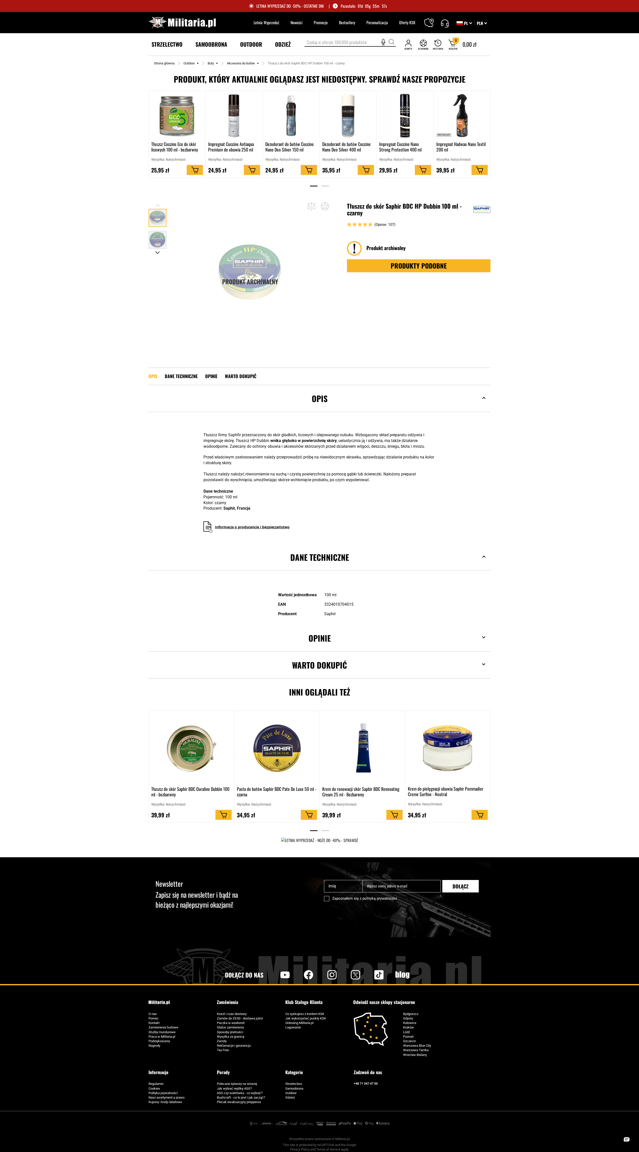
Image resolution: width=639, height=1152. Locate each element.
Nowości (297, 22)
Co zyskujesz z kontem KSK (304, 1014)
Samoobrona (294, 1088)
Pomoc (154, 1018)
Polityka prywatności (163, 1093)
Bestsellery (347, 22)
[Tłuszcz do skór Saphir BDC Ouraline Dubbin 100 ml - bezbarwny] (191, 748)
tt (371, 975)
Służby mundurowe (162, 1032)
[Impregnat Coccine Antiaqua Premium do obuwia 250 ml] (234, 115)
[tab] (319, 406)
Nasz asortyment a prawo (166, 1097)
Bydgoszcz (410, 1014)
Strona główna (164, 63)
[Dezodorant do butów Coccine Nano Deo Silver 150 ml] (291, 115)
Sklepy (432, 19)
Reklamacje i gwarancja (234, 1045)
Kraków (408, 1027)
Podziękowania (159, 1041)
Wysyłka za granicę (230, 1036)
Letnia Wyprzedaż (266, 22)
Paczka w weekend (230, 1023)
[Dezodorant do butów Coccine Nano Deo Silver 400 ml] (348, 115)
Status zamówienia (230, 1027)
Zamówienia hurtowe (163, 1027)
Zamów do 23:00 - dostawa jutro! (240, 1018)
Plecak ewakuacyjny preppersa (239, 1102)
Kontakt (154, 1023)
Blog (402, 975)
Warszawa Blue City (417, 1045)
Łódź (406, 1032)
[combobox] (350, 43)
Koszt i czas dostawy (232, 1014)
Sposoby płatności (230, 1032)
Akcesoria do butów (241, 63)
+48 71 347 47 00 (366, 1083)
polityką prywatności (379, 898)
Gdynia (408, 1018)
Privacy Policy (300, 1149)
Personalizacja (377, 22)
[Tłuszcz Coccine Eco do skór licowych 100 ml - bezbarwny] (177, 115)
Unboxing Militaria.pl (299, 1023)
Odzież (290, 1097)
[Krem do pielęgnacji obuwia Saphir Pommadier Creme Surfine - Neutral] (448, 748)
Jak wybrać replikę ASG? (234, 1088)
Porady (223, 1072)
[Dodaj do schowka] (325, 206)
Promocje (321, 22)
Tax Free (223, 1050)
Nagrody (154, 1045)
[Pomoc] (445, 22)
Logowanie (293, 1027)
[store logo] (182, 22)
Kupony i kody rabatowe (165, 1102)
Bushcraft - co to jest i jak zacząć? (241, 1097)
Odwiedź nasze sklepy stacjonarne (384, 1002)
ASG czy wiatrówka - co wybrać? (240, 1093)
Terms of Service (328, 1149)
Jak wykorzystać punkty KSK (305, 1018)
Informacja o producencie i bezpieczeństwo (252, 527)
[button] (482, 23)
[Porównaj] (311, 206)
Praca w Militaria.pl (162, 1036)
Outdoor (189, 63)
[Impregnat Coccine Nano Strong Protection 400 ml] (405, 115)
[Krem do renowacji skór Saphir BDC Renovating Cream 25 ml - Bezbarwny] (362, 748)
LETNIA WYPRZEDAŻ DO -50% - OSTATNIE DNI (290, 6)
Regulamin (156, 1084)
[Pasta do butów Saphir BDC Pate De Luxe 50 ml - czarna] (277, 748)
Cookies (154, 1088)
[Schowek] (423, 44)
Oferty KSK (407, 22)
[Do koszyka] (195, 170)
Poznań (408, 1036)
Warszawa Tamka (416, 1050)
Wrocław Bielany (415, 1055)
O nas (153, 1014)
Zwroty (222, 1041)
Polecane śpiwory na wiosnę (237, 1084)
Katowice (409, 1023)
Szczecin (409, 1041)
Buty (211, 63)
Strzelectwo (293, 1084)
